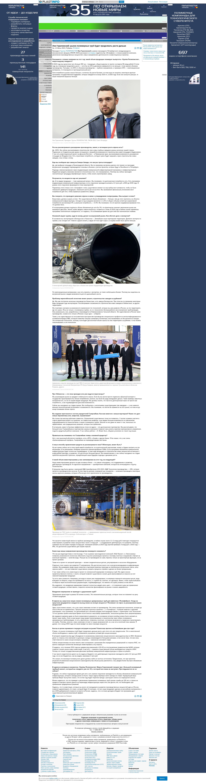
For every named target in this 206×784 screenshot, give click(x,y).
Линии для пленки (68, 764)
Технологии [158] (60, 703)
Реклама (152, 765)
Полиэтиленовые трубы (114, 752)
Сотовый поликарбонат (114, 768)
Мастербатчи (89, 771)
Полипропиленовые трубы (115, 750)
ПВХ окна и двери (112, 756)
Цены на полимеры (155, 752)
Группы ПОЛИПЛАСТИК (68, 51)
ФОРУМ (49, 68)
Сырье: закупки (133, 752)
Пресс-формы (67, 754)
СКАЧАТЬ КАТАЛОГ (46, 57)
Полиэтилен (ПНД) (90, 750)
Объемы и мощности (47, 762)
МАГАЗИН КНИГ (47, 54)
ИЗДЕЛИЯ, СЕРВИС (45, 47)
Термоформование (69, 769)
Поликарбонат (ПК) (91, 761)
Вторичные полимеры (91, 768)
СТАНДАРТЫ (48, 66)
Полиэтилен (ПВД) (90, 752)
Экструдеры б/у (67, 771)
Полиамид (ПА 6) (90, 762)
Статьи (43, 99)
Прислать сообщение (97, 731)
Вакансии (131, 762)
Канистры (110, 759)
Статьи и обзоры (134, 772)
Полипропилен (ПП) (91, 756)
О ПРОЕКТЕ (48, 85)
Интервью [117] (80, 707)
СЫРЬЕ (109, 31)
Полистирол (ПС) (90, 757)
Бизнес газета (153, 750)
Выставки (44, 101)
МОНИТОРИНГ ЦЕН (45, 50)
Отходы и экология (46, 764)
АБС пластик (89, 766)
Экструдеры (66, 752)
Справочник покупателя (136, 771)
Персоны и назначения (48, 766)
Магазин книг (153, 757)
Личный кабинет (153, 2)
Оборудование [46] (60, 705)
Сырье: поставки (134, 750)
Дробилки (66, 761)
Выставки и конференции (48, 750)
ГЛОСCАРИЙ (48, 64)
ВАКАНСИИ (48, 73)
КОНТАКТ (49, 88)
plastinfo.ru (125, 737)
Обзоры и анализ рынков (48, 757)
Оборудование (45, 761)
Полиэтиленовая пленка (114, 761)
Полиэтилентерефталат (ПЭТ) (94, 764)
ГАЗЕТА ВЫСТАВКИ (45, 83)
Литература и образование (49, 754)
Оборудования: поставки (136, 754)
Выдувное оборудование (70, 766)
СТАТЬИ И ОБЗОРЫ (45, 62)
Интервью (76, 48)
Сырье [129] (79, 705)
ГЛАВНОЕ (49, 31)
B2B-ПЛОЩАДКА (46, 40)
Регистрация (163, 2)
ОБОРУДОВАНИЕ (64, 31)
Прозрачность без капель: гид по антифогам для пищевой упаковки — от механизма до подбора (154, 57)
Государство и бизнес (47, 752)
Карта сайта (153, 764)
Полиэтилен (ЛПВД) (91, 754)
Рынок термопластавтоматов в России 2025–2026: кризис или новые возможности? (152, 46)
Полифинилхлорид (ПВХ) (92, 759)
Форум (131, 766)
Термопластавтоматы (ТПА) (71, 750)
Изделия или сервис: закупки (137, 761)
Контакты (152, 762)
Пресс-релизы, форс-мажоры (50, 768)
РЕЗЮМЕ (49, 75)
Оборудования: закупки (136, 756)
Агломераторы (67, 757)
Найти (121, 2)
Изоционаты (88, 769)
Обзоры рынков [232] (61, 707)
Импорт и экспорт (154, 754)
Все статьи (79, 709)
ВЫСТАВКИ (48, 78)
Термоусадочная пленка (114, 764)
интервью (92, 53)
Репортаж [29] (59, 709)
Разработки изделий (47, 769)
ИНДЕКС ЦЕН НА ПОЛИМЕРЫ (155, 31)
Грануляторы (67, 759)
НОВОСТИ (48, 59)
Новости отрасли (44, 95)
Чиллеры (66, 768)
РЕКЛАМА (48, 90)
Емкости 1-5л (111, 757)
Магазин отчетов (154, 756)
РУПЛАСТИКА (47, 80)
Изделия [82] (80, 703)
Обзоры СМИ (45, 759)
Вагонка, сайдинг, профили (115, 766)
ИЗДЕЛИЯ (88, 31)
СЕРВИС (132, 31)
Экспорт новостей (45, 92)
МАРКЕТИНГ (48, 52)
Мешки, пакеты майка (113, 762)
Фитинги (109, 754)
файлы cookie (53, 778)
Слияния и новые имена (48, 771)
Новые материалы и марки (49, 756)
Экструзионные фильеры (71, 756)
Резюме (131, 764)
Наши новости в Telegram (64, 696)
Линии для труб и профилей (71, 762)
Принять (162, 778)
